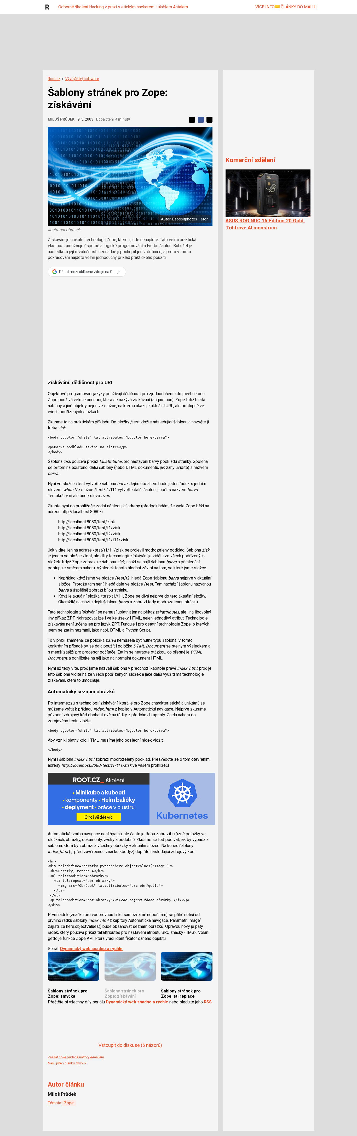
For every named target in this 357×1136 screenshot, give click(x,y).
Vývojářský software (82, 79)
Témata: (55, 1102)
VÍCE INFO (265, 6)
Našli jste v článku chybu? (67, 1063)
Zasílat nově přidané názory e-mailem (76, 1057)
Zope (69, 1102)
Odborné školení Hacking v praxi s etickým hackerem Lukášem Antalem (123, 6)
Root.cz (54, 79)
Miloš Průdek (61, 119)
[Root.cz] (49, 7)
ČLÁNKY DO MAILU (298, 6)
